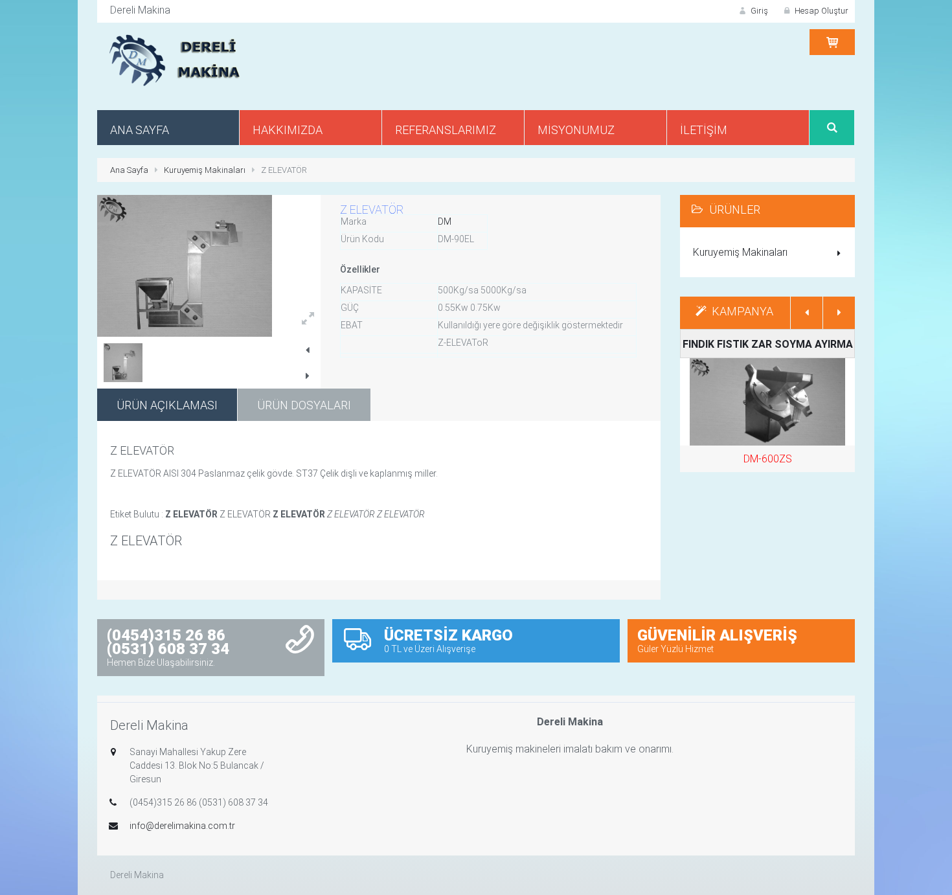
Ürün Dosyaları (304, 405)
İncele (773, 413)
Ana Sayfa (129, 170)
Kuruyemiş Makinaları (204, 170)
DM (444, 221)
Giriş (758, 11)
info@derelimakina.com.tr (182, 826)
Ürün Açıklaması (167, 405)
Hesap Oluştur (820, 11)
